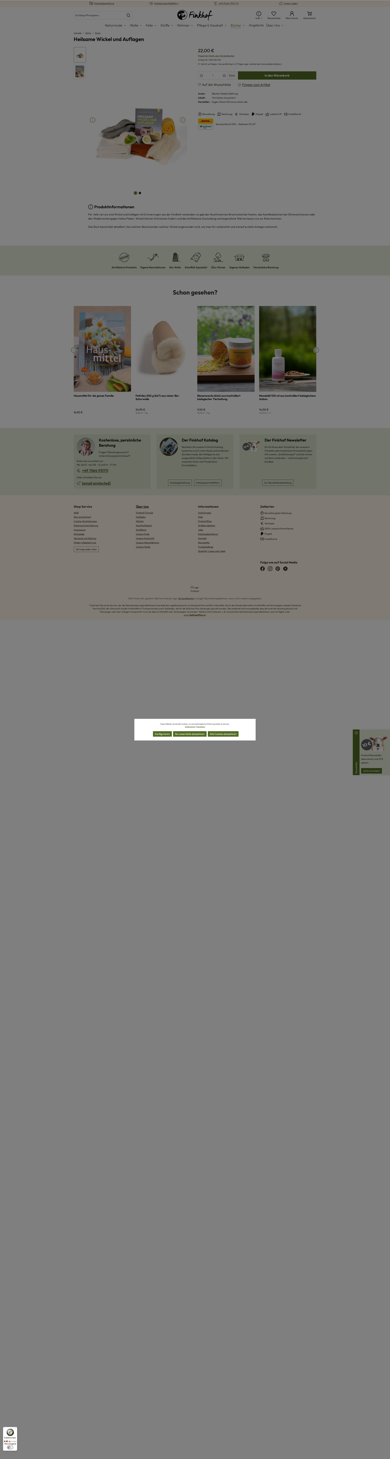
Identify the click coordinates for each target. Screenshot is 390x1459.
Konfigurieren (162, 733)
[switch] (10, 1447)
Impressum (200, 727)
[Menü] (15, 1429)
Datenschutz (190, 727)
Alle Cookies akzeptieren (223, 733)
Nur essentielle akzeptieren (190, 733)
